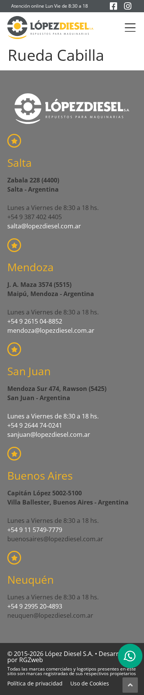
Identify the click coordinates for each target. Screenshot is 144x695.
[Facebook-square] (113, 6)
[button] (130, 27)
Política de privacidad (35, 683)
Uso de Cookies (89, 683)
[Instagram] (127, 6)
